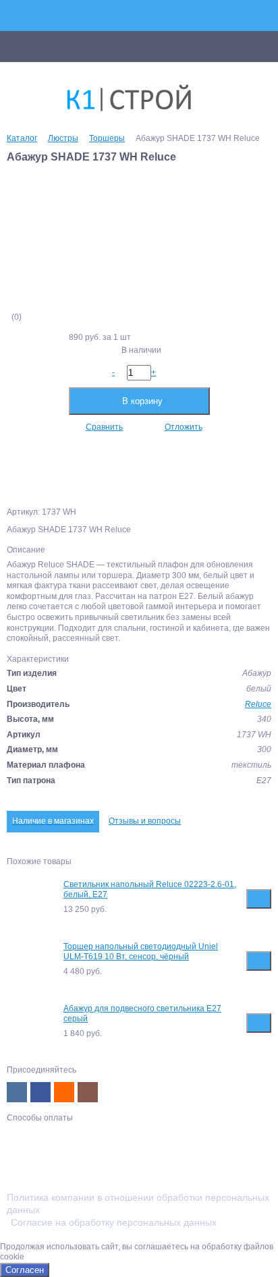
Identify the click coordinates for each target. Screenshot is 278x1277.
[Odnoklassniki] (64, 1092)
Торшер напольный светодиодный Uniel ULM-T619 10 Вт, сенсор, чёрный (140, 952)
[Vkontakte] (17, 1092)
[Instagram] (88, 1092)
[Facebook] (40, 1092)
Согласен (24, 1270)
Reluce (258, 704)
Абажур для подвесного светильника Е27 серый (142, 1014)
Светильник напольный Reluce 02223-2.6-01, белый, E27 (149, 890)
